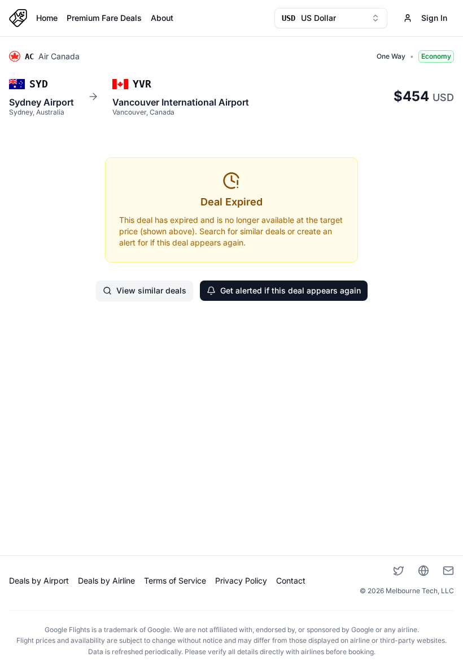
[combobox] (330, 18)
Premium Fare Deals (104, 18)
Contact (290, 580)
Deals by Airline (106, 580)
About (162, 18)
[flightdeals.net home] (18, 18)
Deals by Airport (39, 580)
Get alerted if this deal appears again (290, 290)
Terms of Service (175, 580)
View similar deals (151, 290)
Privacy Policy (241, 580)
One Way (391, 56)
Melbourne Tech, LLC (420, 590)
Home (47, 18)
